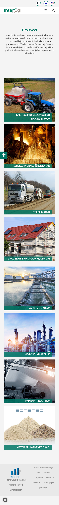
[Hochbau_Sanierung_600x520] (29, 218)
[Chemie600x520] (29, 314)
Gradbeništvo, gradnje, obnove (29, 259)
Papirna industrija (37, 401)
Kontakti (47, 473)
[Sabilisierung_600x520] (29, 172)
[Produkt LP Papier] (29, 360)
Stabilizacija (41, 212)
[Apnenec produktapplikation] (29, 407)
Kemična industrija (37, 354)
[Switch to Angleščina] (52, 3)
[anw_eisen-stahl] (29, 125)
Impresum (39, 478)
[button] (3, 155)
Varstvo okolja (39, 308)
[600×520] (29, 79)
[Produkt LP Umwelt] (29, 267)
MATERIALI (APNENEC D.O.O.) (33, 447)
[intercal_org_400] (12, 9)
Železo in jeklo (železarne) (32, 166)
